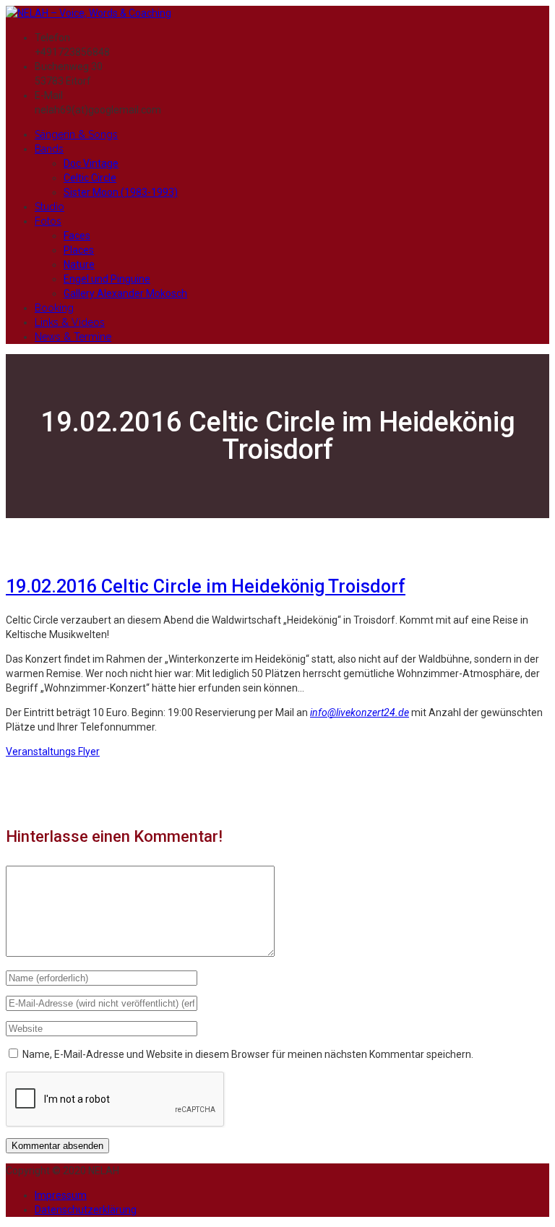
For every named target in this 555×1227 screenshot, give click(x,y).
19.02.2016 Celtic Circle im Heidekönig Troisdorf (205, 586)
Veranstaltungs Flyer (53, 751)
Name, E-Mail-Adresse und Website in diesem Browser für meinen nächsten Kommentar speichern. (247, 1054)
